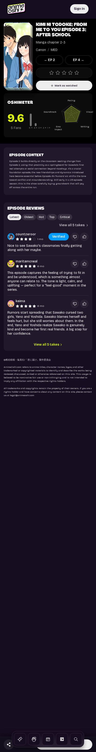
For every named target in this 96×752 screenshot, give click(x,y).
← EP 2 (49, 60)
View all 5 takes (46, 345)
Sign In (79, 9)
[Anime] (20, 739)
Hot (41, 217)
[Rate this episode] (64, 73)
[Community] (34, 739)
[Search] (76, 739)
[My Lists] (62, 739)
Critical (65, 217)
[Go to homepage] (16, 9)
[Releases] (48, 739)
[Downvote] (75, 237)
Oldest (29, 217)
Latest (14, 217)
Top (52, 217)
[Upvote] (84, 237)
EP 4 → (78, 60)
